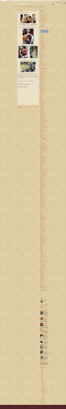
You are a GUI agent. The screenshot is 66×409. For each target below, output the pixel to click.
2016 (41, 379)
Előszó (18, 8)
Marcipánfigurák (42, 43)
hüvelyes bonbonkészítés (43, 271)
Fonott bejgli (41, 106)
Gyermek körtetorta (42, 116)
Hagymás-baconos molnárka (43, 126)
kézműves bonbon (42, 275)
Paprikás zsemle (42, 178)
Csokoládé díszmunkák (42, 37)
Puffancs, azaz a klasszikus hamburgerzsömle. (45, 318)
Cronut (41, 82)
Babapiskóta (41, 58)
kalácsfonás (41, 273)
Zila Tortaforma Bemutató (43, 255)
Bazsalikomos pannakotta (43, 65)
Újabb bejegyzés (19, 106)
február (42, 398)
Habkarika (41, 123)
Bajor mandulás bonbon (42, 62)
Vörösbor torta (41, 254)
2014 (41, 381)
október (42, 385)
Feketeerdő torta (42, 102)
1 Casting (41, 306)
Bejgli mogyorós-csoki (42, 67)
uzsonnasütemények (42, 52)
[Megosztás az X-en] (31, 80)
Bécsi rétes (41, 76)
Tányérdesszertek (42, 50)
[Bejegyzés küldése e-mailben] (28, 80)
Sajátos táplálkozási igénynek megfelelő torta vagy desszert (43, 18)
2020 (41, 375)
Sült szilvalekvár (42, 226)
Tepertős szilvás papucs (43, 231)
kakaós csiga (41, 272)
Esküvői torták (41, 38)
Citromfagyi (41, 80)
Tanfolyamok (41, 49)
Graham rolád (41, 114)
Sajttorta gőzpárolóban (42, 205)
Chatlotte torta (41, 79)
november (43, 384)
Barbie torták (41, 36)
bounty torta (41, 260)
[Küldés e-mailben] (30, 80)
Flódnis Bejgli (41, 104)
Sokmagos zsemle (42, 207)
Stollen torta (41, 210)
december (43, 383)
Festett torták (41, 39)
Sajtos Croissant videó (42, 202)
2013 (41, 382)
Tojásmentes (41, 235)
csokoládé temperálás (42, 265)
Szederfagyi (41, 213)
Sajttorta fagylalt (42, 204)
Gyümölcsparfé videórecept (43, 122)
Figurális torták (42, 40)
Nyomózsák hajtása (42, 176)
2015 (41, 380)
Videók (41, 51)
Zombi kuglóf (41, 257)
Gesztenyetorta (42, 109)
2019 (41, 376)
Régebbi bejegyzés (36, 106)
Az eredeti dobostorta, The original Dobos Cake (45, 324)
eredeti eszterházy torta (42, 268)
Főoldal (28, 106)
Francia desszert (42, 108)
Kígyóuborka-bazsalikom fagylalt (43, 145)
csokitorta (41, 263)
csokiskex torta (42, 262)
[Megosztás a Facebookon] (32, 80)
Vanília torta (41, 251)
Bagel (41, 59)
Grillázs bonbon (42, 115)
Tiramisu (41, 232)
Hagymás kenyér (42, 125)
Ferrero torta (41, 103)
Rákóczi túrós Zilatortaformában (43, 199)
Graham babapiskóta (42, 112)
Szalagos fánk (41, 211)
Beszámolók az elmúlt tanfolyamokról (44, 27)
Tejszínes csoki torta (26, 81)
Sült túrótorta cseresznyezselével (44, 227)
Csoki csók (41, 84)
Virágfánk (41, 253)
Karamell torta (44, 361)
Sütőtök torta (41, 228)
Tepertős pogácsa (42, 230)
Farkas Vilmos (21, 81)
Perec (41, 180)
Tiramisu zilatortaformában (43, 233)
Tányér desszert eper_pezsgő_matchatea (43, 236)
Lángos (41, 153)
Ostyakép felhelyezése (42, 46)
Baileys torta (41, 60)
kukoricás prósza (42, 274)
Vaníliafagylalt (41, 252)
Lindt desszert (41, 151)
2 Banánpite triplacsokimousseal (43, 307)
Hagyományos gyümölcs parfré (43, 127)
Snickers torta (41, 206)
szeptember (43, 386)
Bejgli (40, 66)
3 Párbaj (41, 308)
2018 (41, 377)
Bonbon (41, 70)
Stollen (41, 208)
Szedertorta (41, 214)
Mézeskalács (41, 45)
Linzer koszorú (42, 152)
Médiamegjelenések (42, 44)
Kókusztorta (41, 146)
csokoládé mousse (42, 264)
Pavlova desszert (42, 179)
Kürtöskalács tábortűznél (43, 150)
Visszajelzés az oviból (23, 12)
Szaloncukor (41, 212)
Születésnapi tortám (42, 48)
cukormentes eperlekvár (43, 266)
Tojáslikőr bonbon (42, 234)
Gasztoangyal (41, 41)
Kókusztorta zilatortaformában (43, 149)
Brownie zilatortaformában (43, 74)
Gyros (41, 118)
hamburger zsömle (42, 270)
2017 (41, 378)
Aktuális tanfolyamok (42, 26)
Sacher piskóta (42, 201)
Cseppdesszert (42, 83)
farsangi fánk (41, 269)
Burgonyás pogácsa (42, 75)
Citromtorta (41, 81)
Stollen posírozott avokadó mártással (44, 209)
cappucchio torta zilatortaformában (44, 261)
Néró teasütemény (42, 177)
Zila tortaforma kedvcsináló (43, 256)
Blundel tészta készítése (43, 69)
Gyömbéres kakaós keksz (43, 120)
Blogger (36, 407)
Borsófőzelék (41, 72)
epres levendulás (42, 267)
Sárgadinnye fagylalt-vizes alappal (45, 335)
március (43, 397)
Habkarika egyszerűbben (43, 124)
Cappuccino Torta (42, 77)
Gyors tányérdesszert (42, 117)
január (42, 399)
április (42, 396)
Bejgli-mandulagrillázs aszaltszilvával (44, 68)
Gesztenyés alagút (42, 110)
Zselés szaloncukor (42, 258)
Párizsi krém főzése (42, 47)
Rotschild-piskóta (42, 198)
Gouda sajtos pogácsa (42, 111)
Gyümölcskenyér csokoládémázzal (44, 121)
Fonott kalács (41, 107)
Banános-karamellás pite (43, 64)
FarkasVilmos (23, 3)
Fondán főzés (41, 105)
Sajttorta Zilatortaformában (43, 203)
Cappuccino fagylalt (42, 78)
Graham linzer (41, 113)
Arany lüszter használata (44, 340)
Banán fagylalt (41, 63)
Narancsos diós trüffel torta (43, 175)
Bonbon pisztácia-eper (42, 71)
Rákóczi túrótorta (42, 200)
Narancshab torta (42, 173)
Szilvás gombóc (42, 215)
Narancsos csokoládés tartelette (43, 174)
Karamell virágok (42, 42)
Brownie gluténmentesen (43, 73)
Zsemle (41, 259)
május (42, 395)
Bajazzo (41, 61)
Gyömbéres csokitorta (42, 119)
